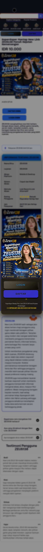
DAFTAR (21, 294)
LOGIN (21, 285)
